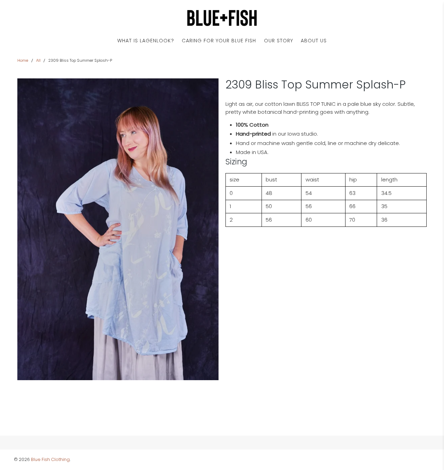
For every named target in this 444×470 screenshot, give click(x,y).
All (38, 60)
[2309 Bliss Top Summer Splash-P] (118, 229)
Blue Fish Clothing (50, 459)
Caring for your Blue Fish (219, 40)
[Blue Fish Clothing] (222, 17)
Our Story (278, 40)
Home (22, 60)
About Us (314, 40)
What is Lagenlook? (145, 40)
